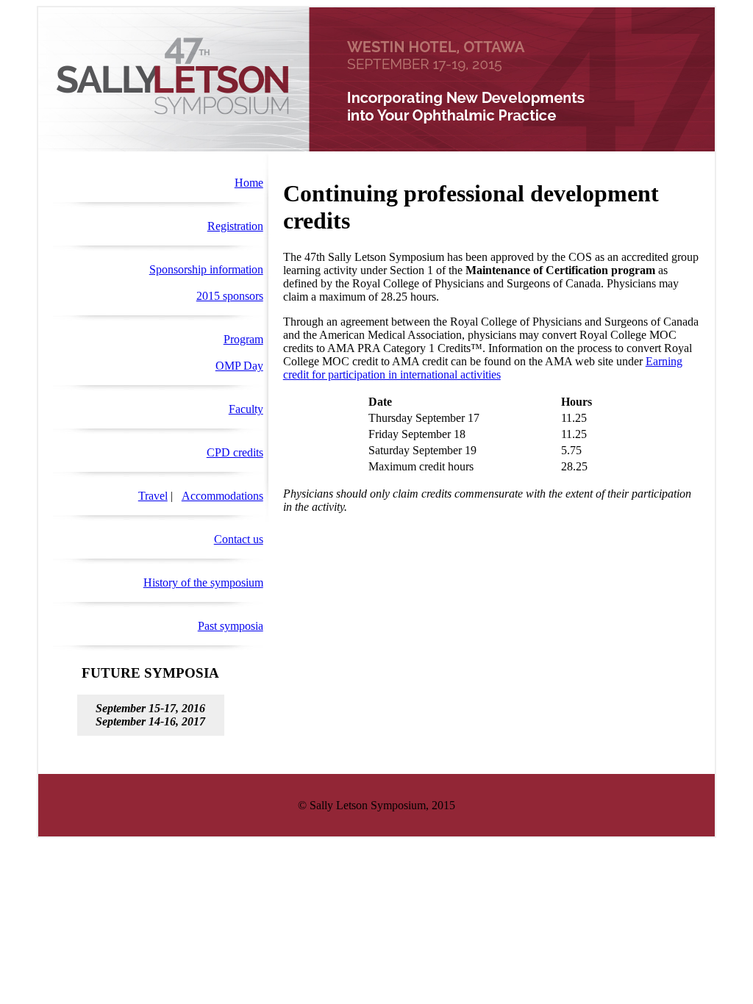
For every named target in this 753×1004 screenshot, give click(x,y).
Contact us (238, 539)
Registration (235, 226)
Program (243, 339)
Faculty (246, 409)
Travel (153, 496)
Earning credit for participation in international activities (482, 368)
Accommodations (222, 496)
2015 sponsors (229, 296)
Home (249, 182)
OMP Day (239, 365)
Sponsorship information (206, 269)
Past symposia (230, 626)
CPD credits (235, 452)
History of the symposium (203, 582)
